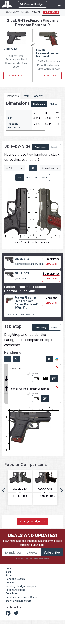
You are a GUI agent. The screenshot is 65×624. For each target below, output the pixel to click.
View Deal (51, 263)
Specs (25, 11)
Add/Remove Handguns (32, 4)
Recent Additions (15, 589)
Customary (39, 104)
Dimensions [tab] (12, 95)
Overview (12, 11)
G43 (10, 118)
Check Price (16, 75)
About (9, 575)
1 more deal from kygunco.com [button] (19, 314)
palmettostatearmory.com (29, 263)
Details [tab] (25, 95)
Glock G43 (22, 258)
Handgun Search (15, 578)
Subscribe (52, 552)
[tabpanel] (32, 116)
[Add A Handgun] (7, 359)
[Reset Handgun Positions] (16, 359)
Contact (10, 582)
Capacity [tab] (38, 95)
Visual (36, 11)
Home (9, 568)
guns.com (20, 278)
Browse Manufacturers (18, 600)
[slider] (28, 373)
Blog (8, 571)
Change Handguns (32, 521)
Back (44, 177)
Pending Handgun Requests (22, 586)
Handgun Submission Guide (21, 597)
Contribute (12, 593)
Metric (53, 104)
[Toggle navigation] (59, 4)
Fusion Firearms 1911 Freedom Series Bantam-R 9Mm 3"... (26, 302)
